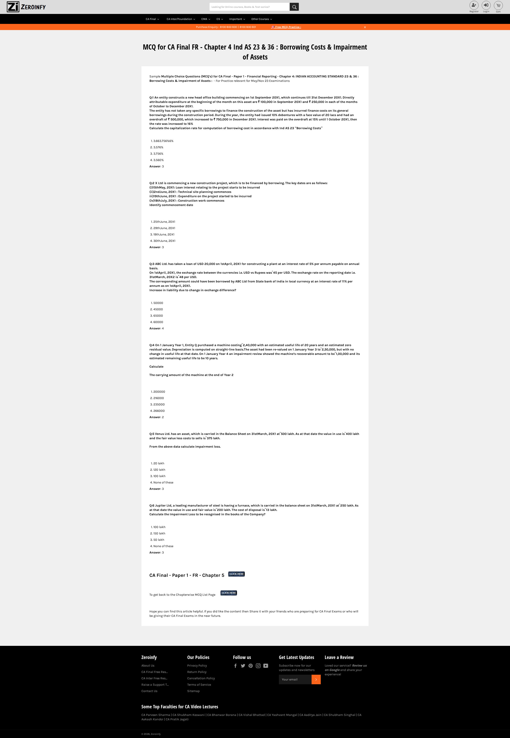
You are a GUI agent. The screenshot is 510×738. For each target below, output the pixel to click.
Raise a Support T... (155, 684)
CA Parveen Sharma (155, 715)
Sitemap (193, 691)
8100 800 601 (248, 27)
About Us (147, 665)
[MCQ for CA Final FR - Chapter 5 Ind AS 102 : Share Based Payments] (236, 575)
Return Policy (196, 672)
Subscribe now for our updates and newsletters (297, 668)
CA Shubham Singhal (339, 715)
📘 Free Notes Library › (286, 27)
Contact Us (149, 691)
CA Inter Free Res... (154, 678)
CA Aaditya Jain (310, 715)
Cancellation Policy (201, 678)
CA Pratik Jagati (177, 719)
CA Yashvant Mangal (282, 715)
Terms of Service (199, 684)
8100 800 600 (228, 27)
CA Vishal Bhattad (252, 715)
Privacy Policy (197, 665)
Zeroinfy (156, 733)
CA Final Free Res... (154, 672)
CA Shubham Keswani (189, 715)
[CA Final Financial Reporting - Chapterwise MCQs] (229, 594)
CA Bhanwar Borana (221, 715)
